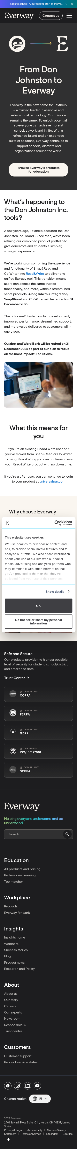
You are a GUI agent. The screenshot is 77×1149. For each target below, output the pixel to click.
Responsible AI (15, 1025)
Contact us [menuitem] (51, 16)
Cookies (67, 1133)
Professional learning (20, 875)
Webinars (11, 944)
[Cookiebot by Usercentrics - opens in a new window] (54, 523)
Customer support (17, 1056)
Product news (14, 962)
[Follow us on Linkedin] (27, 1085)
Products (11, 906)
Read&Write (35, 274)
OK (38, 605)
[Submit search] (67, 834)
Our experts (13, 1012)
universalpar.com (52, 481)
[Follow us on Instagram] (17, 1085)
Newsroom (12, 1018)
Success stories (16, 950)
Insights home (14, 937)
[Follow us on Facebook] (7, 1085)
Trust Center (14, 678)
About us (10, 994)
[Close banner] (72, 4)
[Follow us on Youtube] (37, 1085)
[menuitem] (8, 1140)
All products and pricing (22, 869)
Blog (7, 956)
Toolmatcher (13, 882)
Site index (52, 1133)
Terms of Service (31, 1133)
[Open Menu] (69, 15)
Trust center (13, 1031)
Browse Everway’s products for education (39, 169)
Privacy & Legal (13, 1130)
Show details (55, 591)
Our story (11, 1000)
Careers (10, 1006)
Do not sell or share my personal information (38, 621)
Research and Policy (19, 969)
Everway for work (17, 913)
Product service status (21, 1062)
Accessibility (34, 1130)
